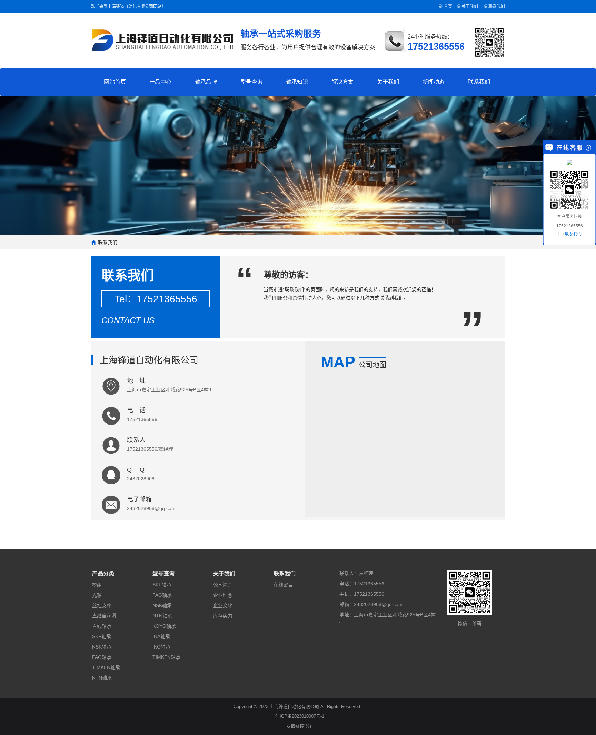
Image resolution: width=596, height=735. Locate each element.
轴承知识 (297, 82)
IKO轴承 (161, 647)
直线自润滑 (104, 616)
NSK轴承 (101, 647)
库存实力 (222, 616)
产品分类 (103, 573)
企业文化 (222, 605)
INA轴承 (161, 636)
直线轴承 (101, 626)
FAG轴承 (101, 657)
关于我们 (469, 6)
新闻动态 (434, 82)
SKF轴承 (101, 636)
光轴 (97, 595)
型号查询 (251, 82)
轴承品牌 (206, 82)
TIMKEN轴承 (106, 667)
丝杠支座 (101, 605)
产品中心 (160, 82)
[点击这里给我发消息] (569, 162)
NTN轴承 (102, 678)
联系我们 (496, 6)
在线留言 (283, 585)
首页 (448, 6)
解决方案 (342, 82)
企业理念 (222, 595)
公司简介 (222, 585)
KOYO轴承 (164, 626)
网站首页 (115, 82)
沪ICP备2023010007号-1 (299, 716)
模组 (97, 585)
